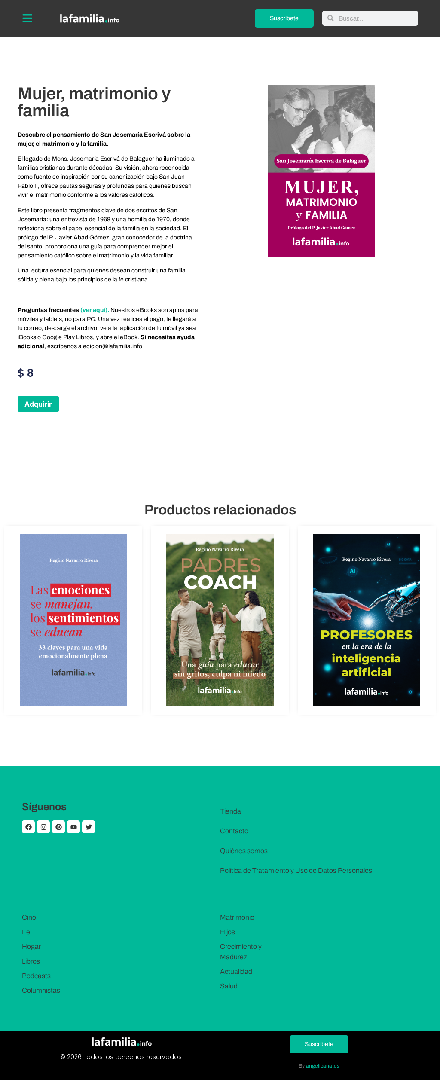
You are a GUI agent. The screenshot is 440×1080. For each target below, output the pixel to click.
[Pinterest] (58, 826)
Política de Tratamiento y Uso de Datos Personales (296, 870)
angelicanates (322, 1066)
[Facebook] (28, 826)
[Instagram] (43, 826)
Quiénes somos (244, 850)
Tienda (230, 811)
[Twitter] (88, 826)
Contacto (234, 831)
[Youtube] (73, 826)
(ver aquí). (95, 310)
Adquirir (38, 404)
